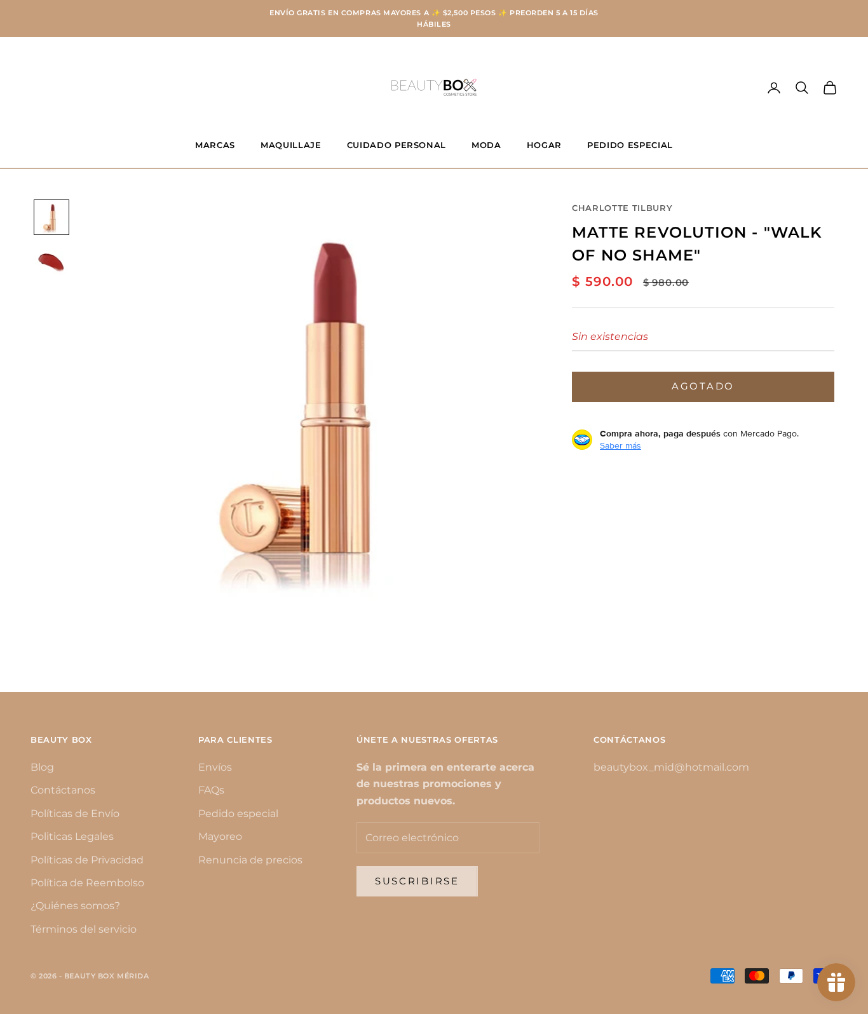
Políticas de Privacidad (87, 860)
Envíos (215, 767)
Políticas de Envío (75, 814)
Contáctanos (63, 790)
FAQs (211, 790)
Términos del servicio (84, 929)
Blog (42, 767)
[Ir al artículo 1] (51, 217)
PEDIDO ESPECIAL (630, 145)
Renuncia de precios (250, 860)
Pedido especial (238, 814)
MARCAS (215, 145)
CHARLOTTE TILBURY (622, 208)
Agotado (703, 386)
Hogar (544, 145)
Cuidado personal (397, 145)
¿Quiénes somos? (75, 906)
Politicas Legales (72, 836)
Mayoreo (220, 836)
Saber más (620, 445)
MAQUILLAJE (291, 145)
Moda (486, 145)
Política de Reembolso (87, 883)
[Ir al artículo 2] (51, 263)
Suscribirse (417, 881)
